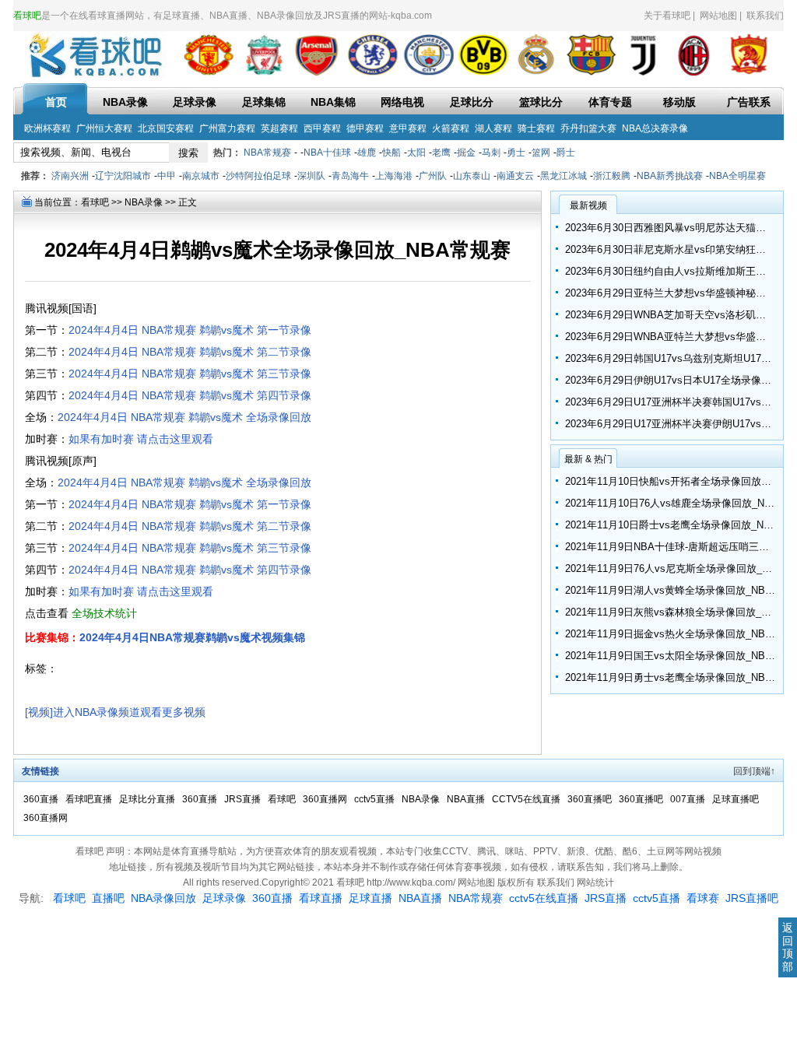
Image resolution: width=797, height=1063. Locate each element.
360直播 (42, 799)
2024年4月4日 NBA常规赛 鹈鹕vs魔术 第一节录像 (189, 330)
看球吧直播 (89, 799)
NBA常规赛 (267, 152)
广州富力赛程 (227, 128)
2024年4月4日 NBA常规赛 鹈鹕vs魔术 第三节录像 (189, 373)
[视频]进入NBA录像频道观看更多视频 (115, 712)
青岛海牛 (350, 175)
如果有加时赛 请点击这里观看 (140, 439)
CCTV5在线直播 (527, 799)
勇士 (516, 152)
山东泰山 (471, 175)
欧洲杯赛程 (47, 128)
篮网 (541, 152)
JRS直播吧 (751, 898)
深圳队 (311, 175)
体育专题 (610, 102)
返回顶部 (787, 947)
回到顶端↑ (754, 771)
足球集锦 (264, 102)
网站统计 (595, 882)
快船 (391, 152)
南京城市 (200, 175)
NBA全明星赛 (737, 175)
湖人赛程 (493, 128)
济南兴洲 (70, 175)
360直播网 (326, 799)
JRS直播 (243, 799)
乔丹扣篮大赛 (588, 128)
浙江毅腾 (611, 175)
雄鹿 (366, 152)
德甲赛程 (365, 128)
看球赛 (702, 898)
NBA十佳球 (327, 152)
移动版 (679, 102)
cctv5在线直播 (543, 898)
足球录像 (194, 102)
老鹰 (441, 152)
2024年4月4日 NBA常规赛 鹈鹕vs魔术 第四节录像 (189, 395)
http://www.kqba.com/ (412, 882)
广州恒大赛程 (104, 128)
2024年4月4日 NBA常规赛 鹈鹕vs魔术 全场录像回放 (184, 417)
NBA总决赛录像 (655, 128)
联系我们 (765, 15)
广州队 (433, 175)
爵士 (565, 152)
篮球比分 (541, 102)
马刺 (491, 152)
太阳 (416, 152)
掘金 (466, 152)
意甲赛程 (408, 128)
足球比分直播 (148, 799)
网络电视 (402, 102)
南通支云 (515, 175)
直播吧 (108, 898)
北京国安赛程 (166, 128)
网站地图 (718, 15)
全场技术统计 (104, 613)
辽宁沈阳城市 (123, 175)
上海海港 (394, 175)
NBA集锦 (333, 102)
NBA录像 (125, 102)
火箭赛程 (450, 128)
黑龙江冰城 (563, 175)
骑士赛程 (536, 128)
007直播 (688, 799)
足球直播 (370, 898)
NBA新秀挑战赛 (670, 175)
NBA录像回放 (163, 898)
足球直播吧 (735, 799)
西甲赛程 (322, 128)
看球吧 (95, 202)
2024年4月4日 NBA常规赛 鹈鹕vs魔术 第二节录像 (189, 352)
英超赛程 (279, 128)
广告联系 (749, 102)
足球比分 (471, 102)
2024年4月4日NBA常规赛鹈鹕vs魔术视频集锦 (192, 637)
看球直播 (320, 898)
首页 (56, 102)
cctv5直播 (375, 799)
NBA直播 (467, 799)
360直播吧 (590, 799)
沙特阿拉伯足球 (258, 175)
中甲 (166, 175)
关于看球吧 (667, 15)
